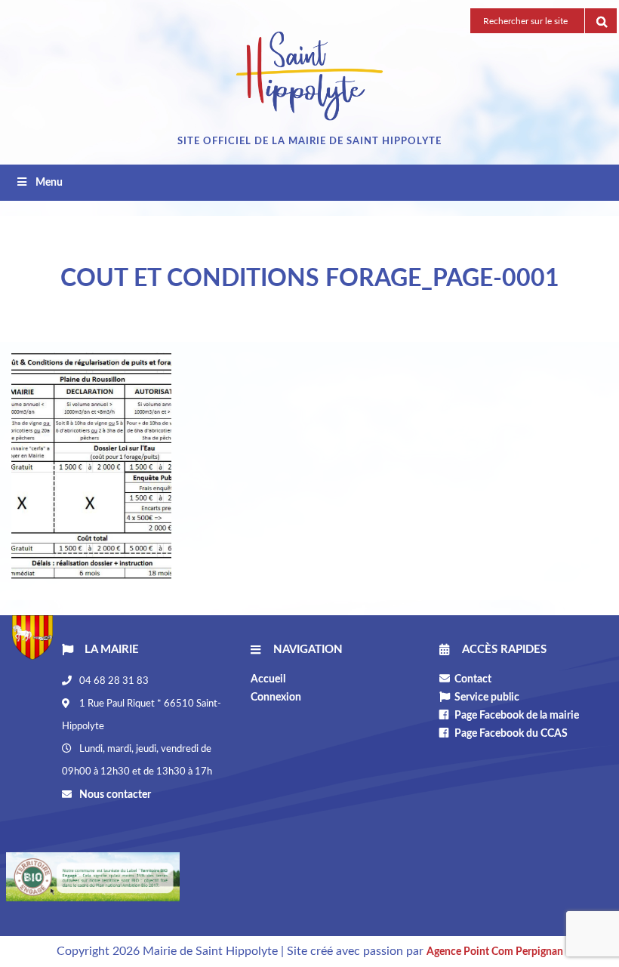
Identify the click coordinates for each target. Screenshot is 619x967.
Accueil (268, 679)
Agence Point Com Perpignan (495, 952)
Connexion (276, 697)
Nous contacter (114, 795)
